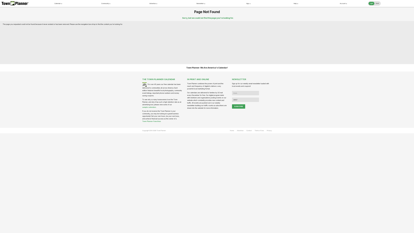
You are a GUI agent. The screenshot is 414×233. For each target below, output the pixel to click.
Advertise (152, 3)
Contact (249, 130)
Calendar (57, 3)
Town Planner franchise (151, 121)
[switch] (374, 3)
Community (105, 3)
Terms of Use (259, 130)
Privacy (269, 130)
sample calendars (149, 107)
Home (232, 130)
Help (295, 3)
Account (343, 3)
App (247, 3)
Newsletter (200, 3)
